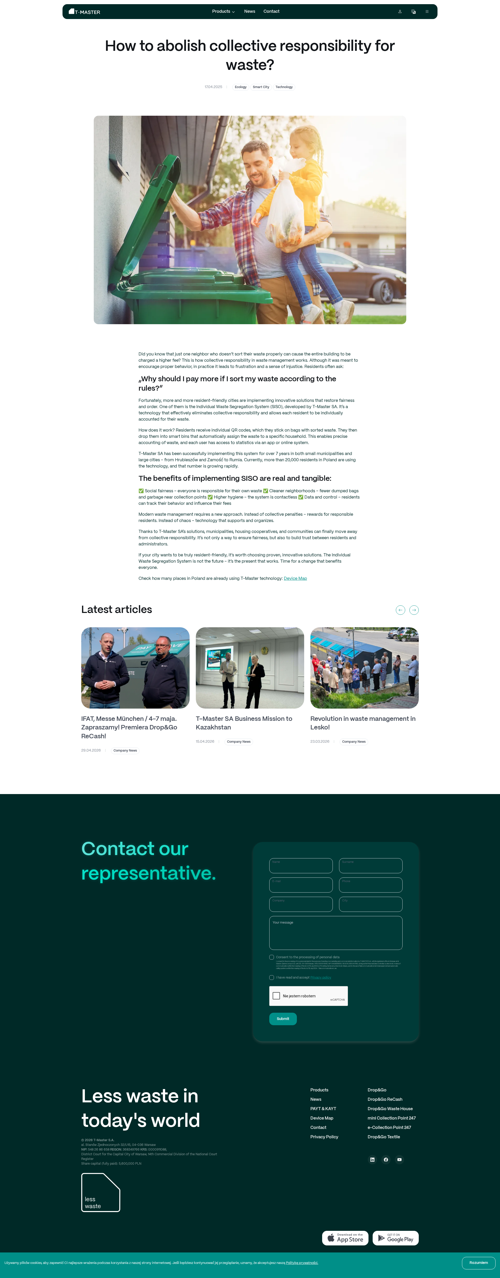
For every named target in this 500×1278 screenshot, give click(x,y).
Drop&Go (377, 1090)
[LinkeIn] (372, 1159)
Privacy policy (320, 977)
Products (221, 12)
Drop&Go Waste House (390, 1109)
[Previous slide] (400, 610)
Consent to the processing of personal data (308, 957)
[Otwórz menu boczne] (427, 11)
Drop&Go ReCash (385, 1100)
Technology (284, 87)
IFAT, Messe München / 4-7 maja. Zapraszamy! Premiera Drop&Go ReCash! (129, 728)
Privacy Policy (324, 1137)
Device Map (295, 579)
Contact (271, 12)
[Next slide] (414, 610)
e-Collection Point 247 (389, 1128)
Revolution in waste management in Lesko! (363, 723)
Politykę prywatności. (302, 1263)
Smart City (261, 87)
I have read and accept (303, 977)
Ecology (241, 87)
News (249, 12)
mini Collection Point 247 (392, 1118)
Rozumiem (479, 1263)
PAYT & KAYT (323, 1109)
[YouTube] (399, 1159)
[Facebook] (386, 1159)
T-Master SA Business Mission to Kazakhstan (244, 723)
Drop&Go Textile (384, 1137)
